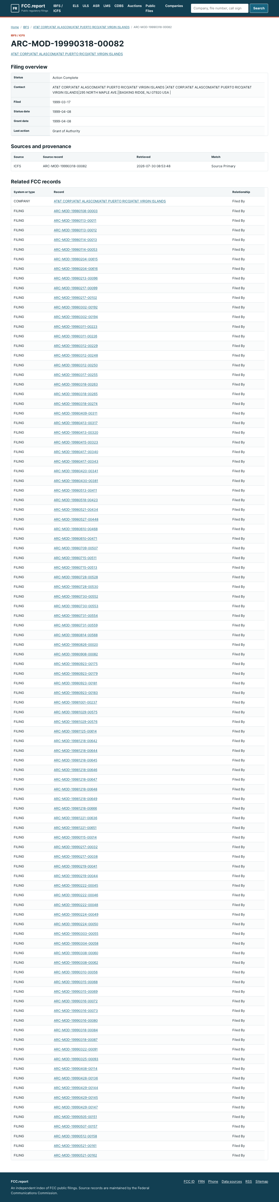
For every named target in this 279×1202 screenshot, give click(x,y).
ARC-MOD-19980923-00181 (75, 683)
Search (259, 8)
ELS (76, 6)
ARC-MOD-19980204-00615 (76, 259)
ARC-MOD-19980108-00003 (76, 211)
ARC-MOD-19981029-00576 (75, 722)
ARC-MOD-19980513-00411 (75, 490)
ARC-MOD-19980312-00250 (76, 365)
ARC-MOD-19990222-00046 (76, 895)
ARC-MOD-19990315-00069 (76, 991)
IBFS (26, 27)
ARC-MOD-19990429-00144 (76, 1088)
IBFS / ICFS (58, 8)
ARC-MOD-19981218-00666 (75, 808)
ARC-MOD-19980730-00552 (76, 596)
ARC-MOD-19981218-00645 (75, 760)
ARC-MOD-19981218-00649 (75, 799)
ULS (86, 6)
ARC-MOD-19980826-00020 (76, 644)
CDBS (119, 6)
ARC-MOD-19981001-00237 (75, 702)
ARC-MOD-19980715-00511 (75, 558)
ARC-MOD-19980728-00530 (76, 587)
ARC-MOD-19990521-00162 (75, 1155)
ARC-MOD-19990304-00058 (76, 943)
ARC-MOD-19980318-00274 (76, 404)
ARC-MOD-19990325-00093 (76, 1059)
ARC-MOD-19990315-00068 (76, 982)
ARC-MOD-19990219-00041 (75, 866)
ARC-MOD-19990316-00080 (76, 1020)
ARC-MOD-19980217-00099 (75, 288)
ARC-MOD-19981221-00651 (75, 828)
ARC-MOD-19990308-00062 (76, 962)
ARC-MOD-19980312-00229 (76, 346)
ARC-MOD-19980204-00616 (76, 269)
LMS (107, 6)
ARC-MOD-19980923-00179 (76, 673)
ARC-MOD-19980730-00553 (76, 606)
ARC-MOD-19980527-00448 (76, 519)
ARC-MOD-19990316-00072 (76, 1001)
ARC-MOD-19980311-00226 (75, 336)
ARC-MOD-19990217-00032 (76, 847)
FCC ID (189, 1181)
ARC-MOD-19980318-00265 (76, 394)
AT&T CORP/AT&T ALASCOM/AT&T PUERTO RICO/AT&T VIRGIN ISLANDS (81, 27)
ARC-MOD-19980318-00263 (76, 384)
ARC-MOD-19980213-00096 (76, 278)
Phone (213, 1181)
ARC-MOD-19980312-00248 (76, 355)
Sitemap (261, 1181)
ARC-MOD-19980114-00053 (75, 249)
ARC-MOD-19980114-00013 (75, 240)
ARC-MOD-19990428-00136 (76, 1078)
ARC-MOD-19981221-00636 (75, 818)
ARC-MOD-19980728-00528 (76, 577)
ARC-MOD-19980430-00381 (76, 481)
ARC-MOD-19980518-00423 (76, 500)
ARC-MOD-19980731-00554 (76, 616)
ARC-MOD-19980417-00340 (76, 452)
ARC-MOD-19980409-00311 (75, 413)
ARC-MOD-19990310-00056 (76, 972)
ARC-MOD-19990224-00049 (76, 914)
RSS (248, 1181)
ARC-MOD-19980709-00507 (76, 548)
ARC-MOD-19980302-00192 (76, 307)
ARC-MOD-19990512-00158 (75, 1136)
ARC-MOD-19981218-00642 (75, 741)
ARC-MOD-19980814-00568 (76, 635)
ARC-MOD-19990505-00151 (75, 1117)
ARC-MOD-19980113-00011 (75, 220)
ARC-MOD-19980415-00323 (76, 442)
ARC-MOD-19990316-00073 (76, 1011)
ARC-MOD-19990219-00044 (76, 876)
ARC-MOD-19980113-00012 (75, 230)
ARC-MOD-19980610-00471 (75, 538)
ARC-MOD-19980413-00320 (76, 432)
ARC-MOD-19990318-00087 (76, 1040)
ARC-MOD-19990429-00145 (76, 1097)
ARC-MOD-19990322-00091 (76, 1049)
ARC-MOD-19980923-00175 (76, 664)
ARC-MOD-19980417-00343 (76, 461)
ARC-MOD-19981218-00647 (75, 779)
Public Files (150, 8)
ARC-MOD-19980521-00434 (76, 509)
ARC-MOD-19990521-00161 (75, 1146)
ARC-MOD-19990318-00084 (76, 1030)
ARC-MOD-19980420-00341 (76, 471)
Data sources (232, 1181)
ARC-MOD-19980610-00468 (76, 529)
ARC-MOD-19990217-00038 (76, 856)
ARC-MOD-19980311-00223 (75, 327)
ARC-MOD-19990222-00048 (76, 905)
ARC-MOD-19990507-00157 (75, 1126)
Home (15, 27)
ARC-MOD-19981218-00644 (75, 751)
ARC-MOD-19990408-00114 (75, 1069)
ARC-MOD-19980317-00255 (76, 375)
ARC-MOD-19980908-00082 (76, 654)
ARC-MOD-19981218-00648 (75, 789)
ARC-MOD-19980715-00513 (75, 567)
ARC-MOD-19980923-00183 (76, 693)
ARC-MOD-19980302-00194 (76, 317)
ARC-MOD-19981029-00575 (75, 712)
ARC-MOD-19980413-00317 (76, 423)
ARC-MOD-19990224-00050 (76, 924)
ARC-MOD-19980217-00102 (75, 298)
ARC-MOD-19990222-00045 (76, 885)
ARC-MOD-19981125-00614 (75, 731)
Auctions (135, 6)
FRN (201, 1181)
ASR (96, 6)
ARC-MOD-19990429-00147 (76, 1107)
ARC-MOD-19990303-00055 (76, 934)
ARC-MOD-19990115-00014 (75, 837)
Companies (174, 6)
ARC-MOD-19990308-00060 (76, 953)
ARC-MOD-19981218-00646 (75, 770)
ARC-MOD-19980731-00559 (76, 625)
